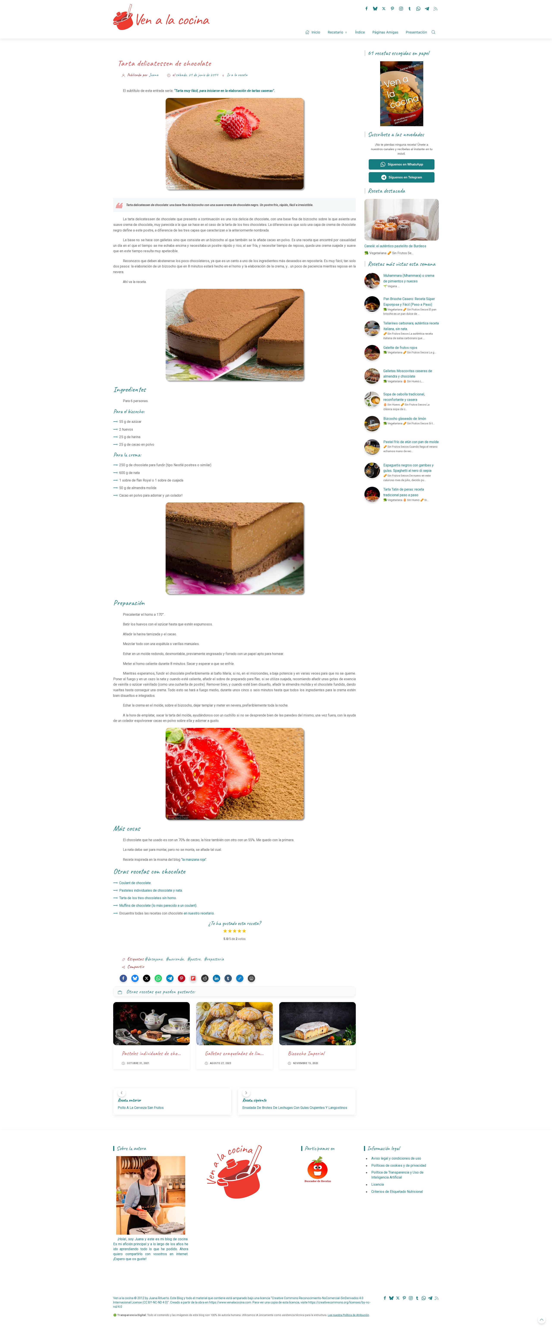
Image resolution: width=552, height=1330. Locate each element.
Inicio (316, 32)
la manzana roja (193, 860)
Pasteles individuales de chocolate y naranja (166, 1053)
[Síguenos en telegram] (427, 8)
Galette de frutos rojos (400, 348)
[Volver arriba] (542, 1320)
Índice (360, 32)
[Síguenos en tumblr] (409, 8)
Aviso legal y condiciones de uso (396, 1158)
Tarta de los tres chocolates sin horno (147, 898)
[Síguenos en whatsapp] (418, 8)
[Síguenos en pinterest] (392, 8)
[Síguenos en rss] (435, 8)
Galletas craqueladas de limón (235, 1053)
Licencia (377, 1184)
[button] (123, 978)
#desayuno (153, 959)
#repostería (214, 959)
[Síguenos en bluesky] (375, 8)
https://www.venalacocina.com (230, 1302)
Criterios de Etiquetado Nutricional (397, 1192)
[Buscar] (433, 32)
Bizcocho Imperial (306, 1053)
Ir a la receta (237, 74)
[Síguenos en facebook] (366, 8)
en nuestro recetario (198, 913)
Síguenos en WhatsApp (405, 164)
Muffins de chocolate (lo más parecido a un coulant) (157, 905)
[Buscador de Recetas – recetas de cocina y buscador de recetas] (317, 1169)
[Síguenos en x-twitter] (384, 8)
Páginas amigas (385, 32)
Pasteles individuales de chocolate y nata (150, 890)
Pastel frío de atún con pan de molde (411, 442)
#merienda (175, 959)
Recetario (335, 32)
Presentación (416, 32)
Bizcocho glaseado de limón (404, 419)
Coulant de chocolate (135, 883)
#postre (194, 959)
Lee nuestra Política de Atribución (348, 1315)
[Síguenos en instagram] (401, 8)
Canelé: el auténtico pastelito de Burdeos (395, 246)
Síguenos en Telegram (405, 177)
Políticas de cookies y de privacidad (398, 1165)
